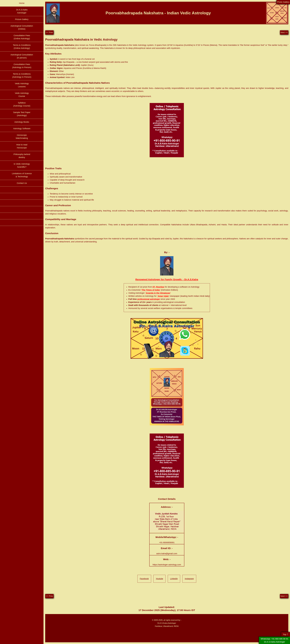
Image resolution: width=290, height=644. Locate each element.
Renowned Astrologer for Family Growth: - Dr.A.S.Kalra (166, 279)
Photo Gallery (283, 2)
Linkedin (174, 579)
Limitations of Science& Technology (22, 175)
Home (21, 3)
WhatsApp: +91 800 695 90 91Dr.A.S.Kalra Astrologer (274, 640)
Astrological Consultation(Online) (22, 27)
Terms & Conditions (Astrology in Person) (21, 75)
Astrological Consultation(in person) (22, 56)
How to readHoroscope (21, 146)
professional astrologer (148, 299)
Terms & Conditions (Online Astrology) (22, 46)
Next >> (284, 32)
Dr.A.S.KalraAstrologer (21, 11)
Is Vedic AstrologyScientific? (22, 165)
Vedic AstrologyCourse (22, 94)
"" (150, 290)
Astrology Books (21, 122)
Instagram (189, 579)
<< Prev (49, 32)
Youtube (159, 579)
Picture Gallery (21, 19)
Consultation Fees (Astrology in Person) (21, 66)
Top (285, 634)
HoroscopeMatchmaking (22, 136)
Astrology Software (21, 128)
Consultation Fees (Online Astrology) (22, 37)
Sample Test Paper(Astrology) (21, 114)
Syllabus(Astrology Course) (21, 104)
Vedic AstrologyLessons (22, 85)
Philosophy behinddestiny (21, 155)
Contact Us (22, 183)
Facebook (144, 579)
